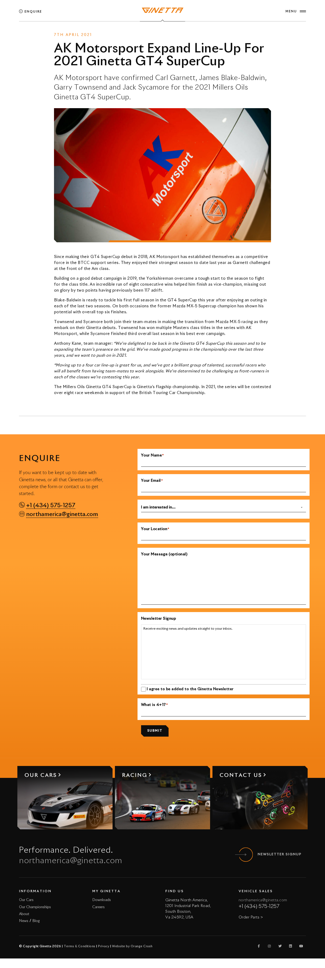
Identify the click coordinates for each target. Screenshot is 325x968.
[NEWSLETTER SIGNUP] (246, 854)
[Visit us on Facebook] (259, 946)
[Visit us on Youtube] (301, 946)
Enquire (32, 11)
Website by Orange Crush (132, 946)
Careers (98, 907)
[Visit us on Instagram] (269, 946)
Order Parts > (251, 917)
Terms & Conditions (79, 946)
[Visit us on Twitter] (280, 946)
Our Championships (35, 907)
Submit (154, 730)
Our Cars (26, 900)
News (152, 33)
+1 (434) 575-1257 (50, 505)
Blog (36, 921)
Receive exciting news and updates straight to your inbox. (187, 628)
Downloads (101, 900)
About (24, 914)
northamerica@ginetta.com (62, 514)
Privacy (103, 946)
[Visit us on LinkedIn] (290, 946)
